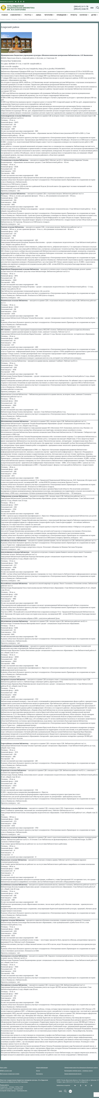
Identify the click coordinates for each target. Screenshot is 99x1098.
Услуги (38, 1070)
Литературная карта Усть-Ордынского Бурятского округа (81, 1067)
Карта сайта (3, 1067)
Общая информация (42, 1067)
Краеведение (61, 15)
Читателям (48, 15)
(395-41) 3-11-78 (81, 6)
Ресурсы (28, 15)
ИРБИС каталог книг (6, 1070)
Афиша (38, 15)
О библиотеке (15, 15)
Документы (39, 1074)
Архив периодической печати (72, 1074)
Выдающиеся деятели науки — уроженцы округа (78, 1070)
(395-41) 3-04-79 (81, 9)
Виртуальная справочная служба (9, 1074)
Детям (93, 15)
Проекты (73, 15)
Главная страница (5, 19)
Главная (4, 15)
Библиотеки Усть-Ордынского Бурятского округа (32, 19)
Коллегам (83, 15)
